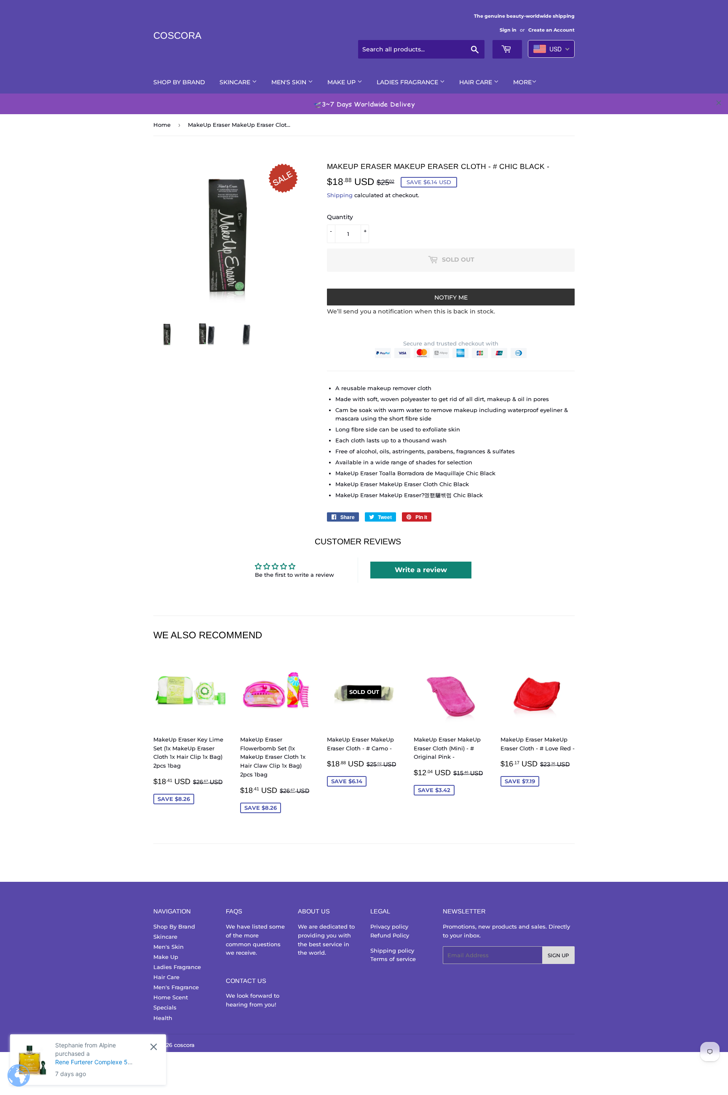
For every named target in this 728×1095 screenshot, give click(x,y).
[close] (718, 102)
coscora (177, 35)
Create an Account (551, 30)
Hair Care (476, 82)
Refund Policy (389, 935)
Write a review (421, 570)
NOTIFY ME (451, 297)
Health (162, 1018)
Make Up (342, 82)
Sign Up (558, 955)
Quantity (340, 217)
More (522, 82)
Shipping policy (392, 950)
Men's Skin (289, 82)
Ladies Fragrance (408, 82)
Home (162, 124)
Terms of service (393, 959)
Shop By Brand (179, 82)
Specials (165, 1007)
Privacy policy (389, 926)
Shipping (340, 195)
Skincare (235, 82)
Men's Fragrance (176, 987)
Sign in (508, 30)
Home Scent (170, 997)
